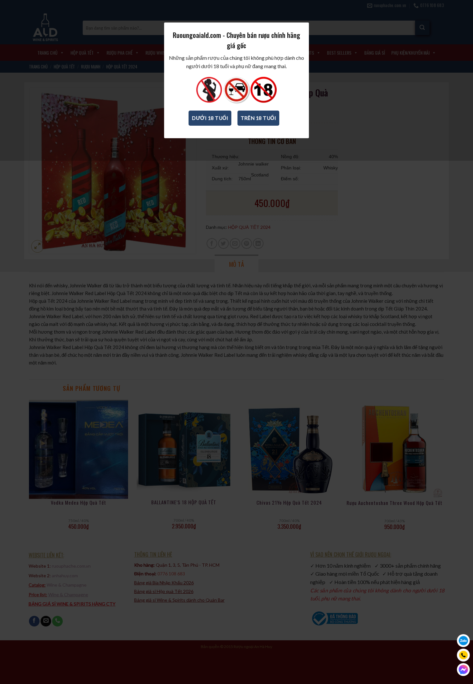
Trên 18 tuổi (258, 118)
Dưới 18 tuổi (210, 118)
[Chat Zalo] (463, 640)
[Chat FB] (463, 669)
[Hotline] (463, 655)
